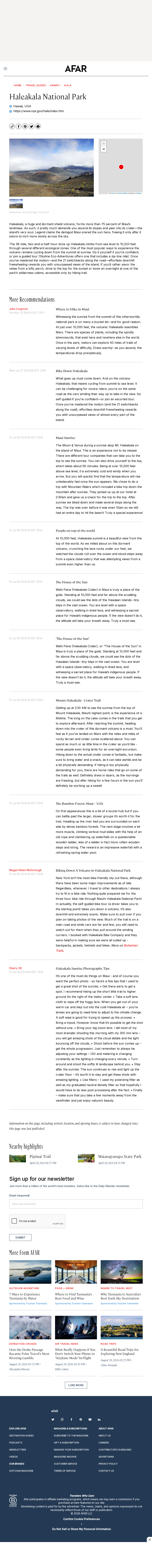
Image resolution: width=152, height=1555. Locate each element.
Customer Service (65, 1463)
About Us (105, 1435)
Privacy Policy (108, 1463)
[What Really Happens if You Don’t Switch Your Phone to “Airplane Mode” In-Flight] (76, 1327)
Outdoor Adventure (24, 1288)
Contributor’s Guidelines (115, 1449)
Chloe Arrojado (109, 1365)
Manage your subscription (71, 1449)
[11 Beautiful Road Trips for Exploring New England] (122, 1327)
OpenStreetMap (122, 193)
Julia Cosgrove (18, 308)
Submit (20, 1237)
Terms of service (65, 1470)
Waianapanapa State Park (119, 1156)
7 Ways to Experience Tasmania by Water (24, 1296)
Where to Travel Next (117, 1288)
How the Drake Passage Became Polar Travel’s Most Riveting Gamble (29, 1353)
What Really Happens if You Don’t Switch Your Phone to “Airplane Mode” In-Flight (75, 1353)
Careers (104, 1442)
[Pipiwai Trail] (17, 1158)
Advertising (106, 1456)
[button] (121, 167)
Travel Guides (36, 85)
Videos (13, 1456)
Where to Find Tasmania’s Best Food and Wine (73, 1296)
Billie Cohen (61, 1369)
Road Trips (108, 1343)
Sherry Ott (15, 968)
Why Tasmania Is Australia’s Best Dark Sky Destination (121, 1296)
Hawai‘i (55, 85)
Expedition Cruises (23, 1343)
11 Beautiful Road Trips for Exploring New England (120, 1351)
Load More (76, 1385)
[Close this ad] (149, 1539)
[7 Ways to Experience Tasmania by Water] (30, 1272)
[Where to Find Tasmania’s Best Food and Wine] (76, 1272)
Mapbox (139, 193)
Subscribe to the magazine (71, 1435)
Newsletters (17, 1449)
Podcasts (15, 1442)
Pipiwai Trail (40, 1156)
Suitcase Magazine (21, 1470)
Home (18, 85)
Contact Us (106, 1470)
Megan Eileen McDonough (25, 870)
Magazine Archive (65, 1456)
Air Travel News (66, 1343)
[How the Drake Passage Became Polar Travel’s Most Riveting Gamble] (30, 1327)
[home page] (76, 68)
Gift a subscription (66, 1442)
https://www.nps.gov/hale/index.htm (38, 111)
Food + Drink (64, 1288)
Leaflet (112, 193)
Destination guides (21, 1435)
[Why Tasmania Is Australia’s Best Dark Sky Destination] (122, 1272)
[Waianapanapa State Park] (86, 1158)
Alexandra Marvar (19, 1369)
